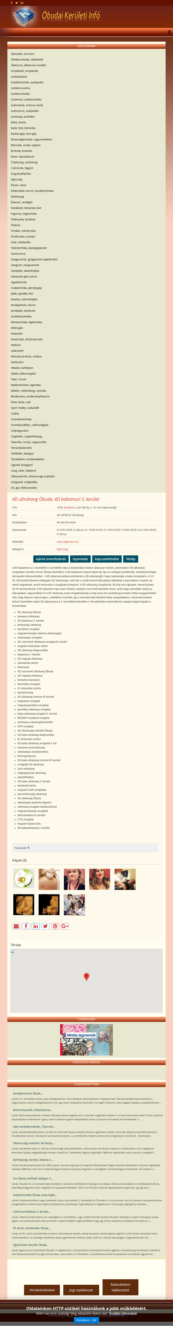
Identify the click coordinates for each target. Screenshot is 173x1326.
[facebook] (11, 2)
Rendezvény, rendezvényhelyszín (30, 396)
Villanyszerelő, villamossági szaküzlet (33, 476)
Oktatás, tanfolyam (22, 367)
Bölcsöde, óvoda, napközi (26, 145)
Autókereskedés (20, 93)
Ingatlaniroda (19, 282)
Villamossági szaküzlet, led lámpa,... (34, 1143)
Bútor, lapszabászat (22, 156)
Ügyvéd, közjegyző (22, 465)
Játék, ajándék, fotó (22, 293)
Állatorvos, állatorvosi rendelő (28, 65)
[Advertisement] (86, 1267)
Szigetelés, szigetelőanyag (26, 436)
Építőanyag (17, 196)
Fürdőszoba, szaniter (23, 236)
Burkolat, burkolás (21, 150)
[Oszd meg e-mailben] (16, 926)
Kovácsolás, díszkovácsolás (27, 339)
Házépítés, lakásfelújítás (25, 270)
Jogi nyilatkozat (81, 1290)
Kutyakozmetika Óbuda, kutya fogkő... (35, 1195)
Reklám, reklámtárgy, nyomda (28, 390)
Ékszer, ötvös (18, 185)
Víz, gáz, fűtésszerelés (24, 487)
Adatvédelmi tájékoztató (120, 1287)
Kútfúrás (16, 345)
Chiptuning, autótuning (24, 162)
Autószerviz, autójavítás (25, 111)
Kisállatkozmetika (21, 316)
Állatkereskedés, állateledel (27, 59)
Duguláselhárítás (21, 173)
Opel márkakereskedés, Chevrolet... (34, 1126)
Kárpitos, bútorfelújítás (24, 299)
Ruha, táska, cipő (21, 402)
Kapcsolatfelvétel (107, 559)
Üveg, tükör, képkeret (23, 470)
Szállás (15, 413)
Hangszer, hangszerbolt (25, 265)
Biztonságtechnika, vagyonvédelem (31, 139)
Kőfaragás (17, 327)
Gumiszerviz (18, 253)
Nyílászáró (17, 362)
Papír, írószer (19, 379)
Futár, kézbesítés (21, 242)
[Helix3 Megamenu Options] (168, 32)
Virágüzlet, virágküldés (24, 482)
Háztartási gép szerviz (24, 276)
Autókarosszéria (20, 88)
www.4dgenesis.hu (68, 541)
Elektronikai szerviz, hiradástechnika (32, 190)
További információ (123, 1313)
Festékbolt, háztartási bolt (26, 208)
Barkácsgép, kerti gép (23, 133)
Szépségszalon (19, 430)
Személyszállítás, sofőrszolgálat (29, 425)
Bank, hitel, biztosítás (23, 128)
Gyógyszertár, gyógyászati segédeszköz (34, 259)
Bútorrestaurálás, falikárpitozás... (32, 1110)
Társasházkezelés (21, 447)
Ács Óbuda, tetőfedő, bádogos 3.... (33, 1178)
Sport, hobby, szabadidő (25, 407)
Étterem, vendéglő (21, 202)
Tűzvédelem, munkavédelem (28, 459)
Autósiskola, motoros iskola (27, 105)
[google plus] (22, 2)
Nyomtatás (80, 559)
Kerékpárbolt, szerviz (23, 305)
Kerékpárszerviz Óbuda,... (28, 1093)
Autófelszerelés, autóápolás (27, 82)
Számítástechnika (21, 419)
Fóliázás (15, 225)
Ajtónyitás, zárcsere (22, 53)
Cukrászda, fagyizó (22, 168)
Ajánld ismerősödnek (51, 559)
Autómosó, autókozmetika (26, 99)
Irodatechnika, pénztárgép (26, 288)
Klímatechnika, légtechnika (26, 322)
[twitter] (16, 2)
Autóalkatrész (19, 76)
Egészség (16, 179)
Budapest (69, 507)
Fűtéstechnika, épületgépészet (29, 248)
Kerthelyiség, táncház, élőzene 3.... (33, 1159)
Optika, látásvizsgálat (23, 373)
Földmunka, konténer (23, 219)
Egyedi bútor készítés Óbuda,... (31, 1244)
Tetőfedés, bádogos (22, 453)
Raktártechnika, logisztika (26, 385)
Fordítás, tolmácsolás (23, 230)
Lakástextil (17, 350)
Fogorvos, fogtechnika (24, 213)
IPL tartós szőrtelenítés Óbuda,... (32, 1228)
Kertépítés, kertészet (23, 310)
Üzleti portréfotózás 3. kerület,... (32, 1211)
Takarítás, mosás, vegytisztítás (29, 442)
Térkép (130, 559)
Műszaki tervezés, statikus (26, 356)
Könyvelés (17, 333)
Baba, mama (18, 122)
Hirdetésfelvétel (42, 1290)
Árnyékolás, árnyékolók (24, 71)
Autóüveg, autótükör (23, 116)
